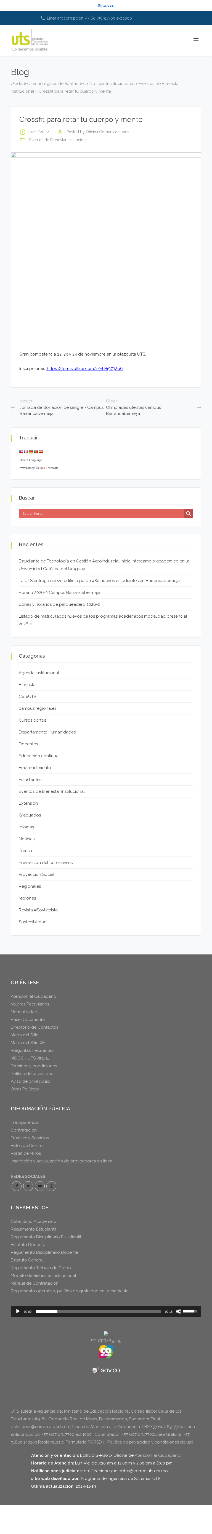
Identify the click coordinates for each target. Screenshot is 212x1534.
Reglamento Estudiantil (33, 1229)
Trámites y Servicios (30, 1137)
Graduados (30, 815)
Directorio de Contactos (34, 1027)
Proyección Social (36, 874)
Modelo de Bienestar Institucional (43, 1275)
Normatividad (24, 1011)
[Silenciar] (178, 1311)
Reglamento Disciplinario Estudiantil (46, 1236)
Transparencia (25, 1122)
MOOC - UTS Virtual (30, 1058)
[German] (31, 452)
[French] (26, 452)
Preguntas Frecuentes (32, 1050)
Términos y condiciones (34, 1065)
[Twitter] (28, 1186)
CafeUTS (27, 696)
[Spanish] (41, 452)
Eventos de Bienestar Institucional (59, 140)
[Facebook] (17, 1186)
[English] (21, 452)
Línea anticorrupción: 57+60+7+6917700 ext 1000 (86, 18)
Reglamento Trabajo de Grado (41, 1267)
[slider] (98, 1311)
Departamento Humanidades (47, 732)
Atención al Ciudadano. (158, 1455)
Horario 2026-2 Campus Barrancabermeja (59, 592)
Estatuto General (27, 1260)
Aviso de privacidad (30, 1081)
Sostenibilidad (33, 921)
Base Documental (28, 1019)
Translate (52, 467)
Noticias (27, 838)
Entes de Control (27, 1145)
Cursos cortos (32, 720)
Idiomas (26, 827)
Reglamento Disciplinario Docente (44, 1252)
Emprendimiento (35, 767)
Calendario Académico (33, 1221)
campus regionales (37, 708)
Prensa (25, 850)
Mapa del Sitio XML (29, 1042)
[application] (106, 1311)
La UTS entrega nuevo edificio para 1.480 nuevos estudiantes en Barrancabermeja (99, 580)
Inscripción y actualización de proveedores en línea (61, 1161)
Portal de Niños (26, 1153)
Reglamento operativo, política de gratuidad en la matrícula (70, 1290)
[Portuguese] (36, 452)
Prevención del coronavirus (46, 862)
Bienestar (28, 684)
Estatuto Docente (28, 1244)
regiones (27, 898)
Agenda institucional (39, 672)
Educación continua (39, 755)
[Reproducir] (18, 1311)
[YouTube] (40, 1186)
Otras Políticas (25, 1089)
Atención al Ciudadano (33, 996)
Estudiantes (30, 779)
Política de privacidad (32, 1073)
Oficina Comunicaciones (107, 132)
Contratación (24, 1130)
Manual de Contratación (35, 1283)
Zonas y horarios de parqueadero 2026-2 (59, 604)
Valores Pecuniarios (30, 1004)
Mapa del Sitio (25, 1035)
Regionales (30, 886)
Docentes (28, 743)
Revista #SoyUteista (38, 910)
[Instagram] (51, 1186)
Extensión (28, 803)
